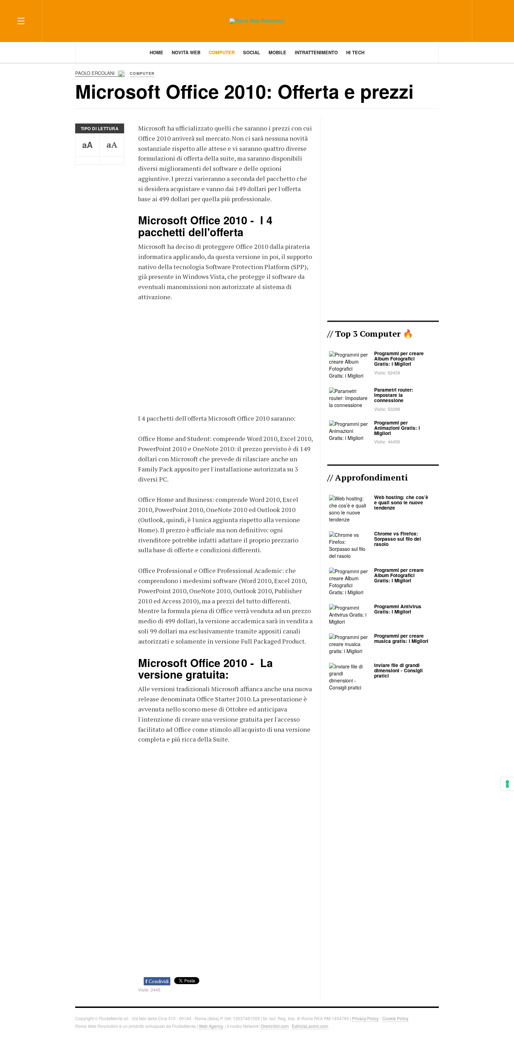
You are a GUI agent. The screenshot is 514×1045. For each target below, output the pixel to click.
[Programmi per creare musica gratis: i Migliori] (348, 643)
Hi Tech (355, 52)
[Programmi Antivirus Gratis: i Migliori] (348, 614)
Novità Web (186, 52)
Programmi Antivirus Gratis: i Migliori (397, 609)
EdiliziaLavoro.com (310, 1026)
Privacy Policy (365, 1018)
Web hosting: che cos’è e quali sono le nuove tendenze (401, 502)
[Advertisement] (225, 356)
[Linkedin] (456, 20)
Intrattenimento (316, 52)
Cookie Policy (395, 1018)
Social (251, 52)
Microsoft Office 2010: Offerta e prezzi (244, 91)
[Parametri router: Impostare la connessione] (348, 397)
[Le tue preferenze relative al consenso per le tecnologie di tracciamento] (507, 784)
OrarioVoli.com (275, 1026)
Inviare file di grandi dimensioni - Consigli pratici (398, 670)
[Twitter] (431, 20)
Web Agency (211, 1026)
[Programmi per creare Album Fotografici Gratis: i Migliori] (348, 364)
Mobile (277, 52)
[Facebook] (418, 20)
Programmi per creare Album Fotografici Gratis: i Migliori (399, 358)
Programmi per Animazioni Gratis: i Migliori (397, 427)
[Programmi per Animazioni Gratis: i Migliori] (348, 430)
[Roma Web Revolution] (257, 21)
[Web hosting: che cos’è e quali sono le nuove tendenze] (348, 508)
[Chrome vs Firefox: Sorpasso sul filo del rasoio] (348, 544)
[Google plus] (443, 20)
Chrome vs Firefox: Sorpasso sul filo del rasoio (397, 538)
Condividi (157, 981)
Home (156, 52)
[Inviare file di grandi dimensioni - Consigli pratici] (348, 676)
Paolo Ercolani (95, 73)
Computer (222, 52)
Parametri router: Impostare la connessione (393, 395)
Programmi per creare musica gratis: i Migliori (401, 638)
